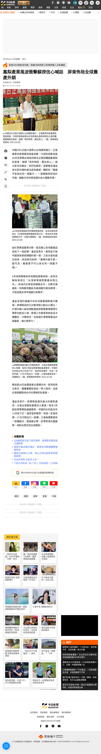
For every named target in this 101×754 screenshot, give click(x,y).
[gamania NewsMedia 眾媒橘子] (50, 737)
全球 (56, 7)
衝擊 (26, 496)
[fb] (53, 3)
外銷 (54, 496)
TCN (53, 12)
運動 (48, 7)
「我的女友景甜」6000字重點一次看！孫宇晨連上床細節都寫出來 (12, 556)
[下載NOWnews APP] (86, 3)
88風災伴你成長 (27, 12)
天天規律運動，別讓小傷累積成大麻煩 (48, 556)
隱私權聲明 (54, 712)
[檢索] (92, 3)
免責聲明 (43, 712)
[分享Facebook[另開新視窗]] (5, 151)
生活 (72, 7)
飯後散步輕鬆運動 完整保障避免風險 (12, 653)
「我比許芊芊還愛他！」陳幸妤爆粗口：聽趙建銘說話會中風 (30, 652)
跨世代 (42, 12)
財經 (64, 7)
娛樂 (40, 7)
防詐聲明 (34, 712)
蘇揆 (35, 496)
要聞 (25, 7)
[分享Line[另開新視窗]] (5, 158)
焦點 (9, 7)
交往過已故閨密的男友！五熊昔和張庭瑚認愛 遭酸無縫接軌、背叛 (30, 630)
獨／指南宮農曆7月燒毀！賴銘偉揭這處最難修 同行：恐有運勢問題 (30, 556)
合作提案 (60, 717)
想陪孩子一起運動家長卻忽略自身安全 (43, 681)
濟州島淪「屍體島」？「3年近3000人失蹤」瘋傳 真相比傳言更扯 (48, 652)
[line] (63, 3)
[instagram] (58, 3)
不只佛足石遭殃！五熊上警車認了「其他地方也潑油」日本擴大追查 (48, 578)
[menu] (2, 7)
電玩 (80, 7)
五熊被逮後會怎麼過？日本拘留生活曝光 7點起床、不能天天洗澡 (30, 578)
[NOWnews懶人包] (80, 3)
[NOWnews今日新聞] (8, 2)
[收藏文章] (5, 186)
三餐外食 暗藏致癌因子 (43, 607)
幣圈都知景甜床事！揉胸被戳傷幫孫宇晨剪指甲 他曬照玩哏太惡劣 (16, 608)
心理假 (76, 12)
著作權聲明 (66, 712)
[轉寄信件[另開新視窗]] (5, 165)
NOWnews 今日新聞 (11, 59)
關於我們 (50, 717)
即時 (17, 7)
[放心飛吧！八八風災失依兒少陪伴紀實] (24, 3)
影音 (91, 7)
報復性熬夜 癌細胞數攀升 (12, 578)
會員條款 (40, 717)
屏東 (45, 496)
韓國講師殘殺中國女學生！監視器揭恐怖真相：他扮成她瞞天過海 (12, 630)
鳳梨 (17, 496)
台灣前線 (64, 12)
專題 (32, 7)
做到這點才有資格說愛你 (48, 629)
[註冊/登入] (98, 3)
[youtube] (69, 3)
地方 (24, 59)
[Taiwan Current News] (75, 3)
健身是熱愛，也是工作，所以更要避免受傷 (16, 681)
